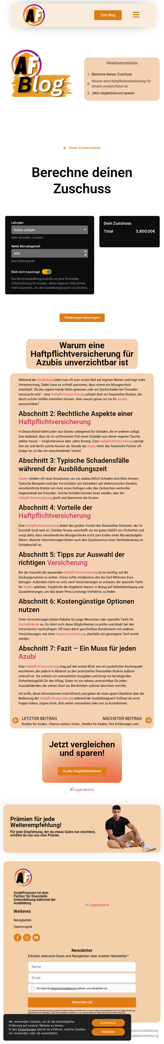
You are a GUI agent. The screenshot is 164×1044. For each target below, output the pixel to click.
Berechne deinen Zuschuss (112, 74)
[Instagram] (27, 937)
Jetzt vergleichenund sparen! (113, 93)
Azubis (122, 399)
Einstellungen (27, 1029)
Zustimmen (108, 1023)
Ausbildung (45, 380)
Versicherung (67, 563)
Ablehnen (108, 1032)
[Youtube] (36, 937)
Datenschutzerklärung (63, 988)
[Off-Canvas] (136, 14)
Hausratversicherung (70, 634)
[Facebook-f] (17, 937)
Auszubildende (29, 624)
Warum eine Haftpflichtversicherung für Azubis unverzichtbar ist (121, 83)
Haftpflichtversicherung (67, 394)
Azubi (91, 446)
